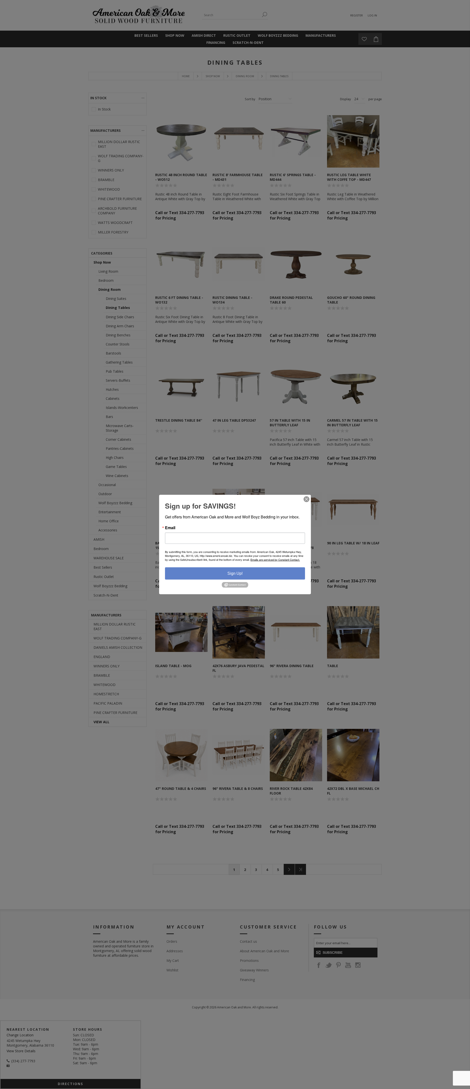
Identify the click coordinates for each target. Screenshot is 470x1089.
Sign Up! (235, 573)
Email (170, 527)
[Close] (306, 499)
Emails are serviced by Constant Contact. (275, 559)
